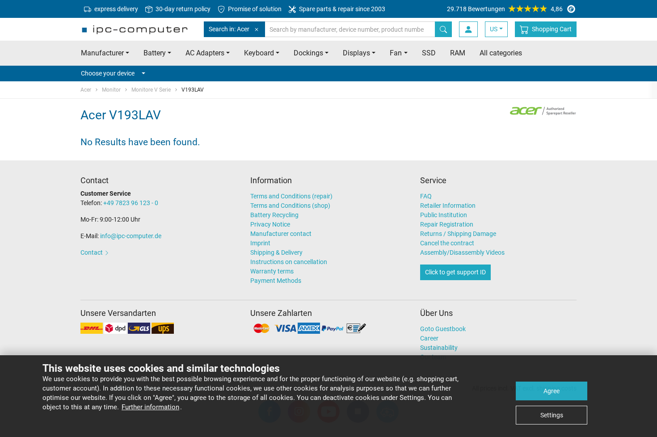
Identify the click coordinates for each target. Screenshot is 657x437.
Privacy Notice (270, 224)
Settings (551, 415)
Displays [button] (356, 53)
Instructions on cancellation (288, 261)
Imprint (260, 243)
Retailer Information (448, 205)
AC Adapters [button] (204, 53)
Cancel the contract (447, 243)
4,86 (505, 9)
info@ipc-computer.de (130, 236)
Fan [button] (396, 53)
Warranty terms (272, 271)
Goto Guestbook (443, 328)
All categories (501, 53)
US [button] (493, 29)
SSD (429, 53)
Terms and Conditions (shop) (290, 205)
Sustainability (439, 347)
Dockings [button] (308, 53)
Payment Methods (275, 280)
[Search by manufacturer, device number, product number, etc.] (443, 29)
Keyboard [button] (259, 53)
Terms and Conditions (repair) (291, 196)
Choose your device (108, 73)
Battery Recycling (274, 214)
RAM (457, 53)
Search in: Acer (229, 29)
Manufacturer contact (281, 233)
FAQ (426, 196)
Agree (551, 391)
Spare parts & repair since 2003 (341, 9)
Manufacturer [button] (102, 53)
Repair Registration (446, 224)
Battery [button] (154, 53)
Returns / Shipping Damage (458, 233)
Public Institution (443, 214)
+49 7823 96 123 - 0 (130, 202)
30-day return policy (182, 9)
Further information (150, 407)
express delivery (115, 9)
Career (429, 338)
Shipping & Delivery (276, 252)
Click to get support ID (455, 272)
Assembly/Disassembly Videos (462, 252)
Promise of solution (254, 9)
